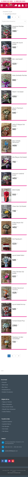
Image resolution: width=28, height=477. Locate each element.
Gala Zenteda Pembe (19, 75)
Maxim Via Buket (17, 92)
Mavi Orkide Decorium (16, 141)
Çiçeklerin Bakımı (6, 424)
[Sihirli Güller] (6, 195)
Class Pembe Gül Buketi (18, 272)
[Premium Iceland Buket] (6, 178)
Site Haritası (5, 431)
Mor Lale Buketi (17, 59)
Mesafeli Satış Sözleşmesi (8, 409)
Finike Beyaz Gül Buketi (17, 223)
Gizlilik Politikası (6, 411)
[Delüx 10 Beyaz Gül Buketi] (6, 129)
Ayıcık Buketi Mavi (18, 255)
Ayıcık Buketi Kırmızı (18, 304)
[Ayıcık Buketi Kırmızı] (6, 309)
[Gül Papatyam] (6, 244)
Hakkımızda (5, 384)
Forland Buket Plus (18, 321)
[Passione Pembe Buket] (6, 31)
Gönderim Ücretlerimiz (7, 392)
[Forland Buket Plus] (6, 326)
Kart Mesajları (5, 426)
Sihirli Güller (16, 190)
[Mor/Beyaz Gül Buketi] (6, 162)
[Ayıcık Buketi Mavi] (6, 260)
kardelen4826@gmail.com (11, 450)
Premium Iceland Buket (18, 174)
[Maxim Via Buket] (6, 97)
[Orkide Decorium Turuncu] (6, 293)
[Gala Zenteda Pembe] (6, 80)
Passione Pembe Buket (18, 27)
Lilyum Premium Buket (17, 109)
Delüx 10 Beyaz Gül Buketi (18, 125)
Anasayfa (4, 382)
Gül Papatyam (17, 239)
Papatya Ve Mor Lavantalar (17, 338)
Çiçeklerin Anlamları (7, 421)
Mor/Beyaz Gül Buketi (19, 157)
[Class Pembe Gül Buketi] (6, 277)
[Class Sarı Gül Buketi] (6, 211)
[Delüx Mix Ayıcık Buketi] (6, 48)
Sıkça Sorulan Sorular (7, 406)
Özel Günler (5, 428)
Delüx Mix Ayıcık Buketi (17, 43)
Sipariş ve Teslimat (7, 402)
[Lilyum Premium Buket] (6, 113)
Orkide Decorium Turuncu (18, 289)
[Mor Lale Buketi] (6, 64)
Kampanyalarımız (6, 389)
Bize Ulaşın (5, 387)
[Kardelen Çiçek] (11, 5)
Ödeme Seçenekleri (7, 404)
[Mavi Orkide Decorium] (6, 146)
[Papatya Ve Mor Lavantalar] (6, 342)
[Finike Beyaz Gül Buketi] (6, 228)
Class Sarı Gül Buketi (19, 206)
